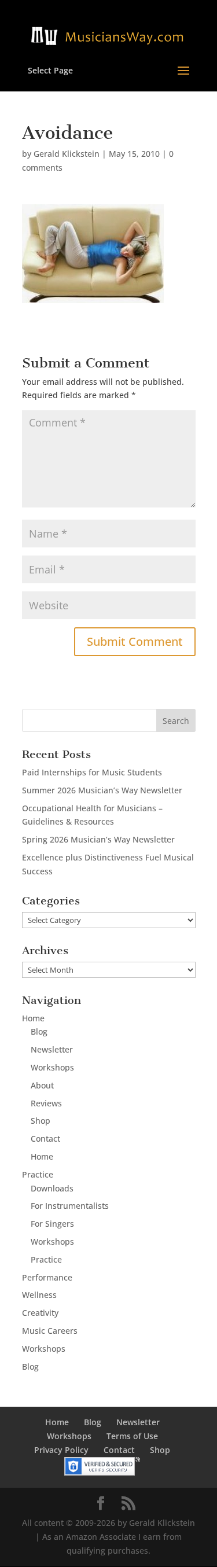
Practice (37, 1174)
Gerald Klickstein (67, 153)
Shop (40, 1120)
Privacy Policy (61, 1449)
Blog (39, 1031)
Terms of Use (132, 1435)
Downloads (52, 1188)
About (42, 1085)
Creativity (40, 1312)
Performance (47, 1277)
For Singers (52, 1223)
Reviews (46, 1103)
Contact (45, 1138)
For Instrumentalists (70, 1205)
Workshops (52, 1067)
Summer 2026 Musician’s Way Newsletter (102, 790)
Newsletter (52, 1049)
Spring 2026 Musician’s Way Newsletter (98, 839)
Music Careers (50, 1330)
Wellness (39, 1294)
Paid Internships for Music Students (92, 772)
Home (33, 1018)
